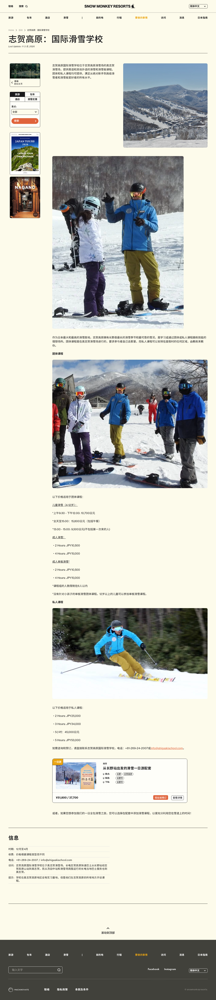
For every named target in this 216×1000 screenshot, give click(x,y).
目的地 (100, 17)
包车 (29, 17)
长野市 (120, 778)
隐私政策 (62, 989)
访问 (163, 17)
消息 (181, 17)
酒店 (47, 17)
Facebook (153, 969)
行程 (119, 17)
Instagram (170, 969)
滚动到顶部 (108, 932)
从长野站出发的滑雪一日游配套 (127, 768)
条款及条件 (82, 989)
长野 (119, 774)
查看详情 (177, 797)
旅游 (11, 17)
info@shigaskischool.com (167, 748)
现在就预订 (161, 797)
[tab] (17, 94)
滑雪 (66, 17)
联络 (10, 6)
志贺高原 (128, 774)
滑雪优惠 (32, 99)
